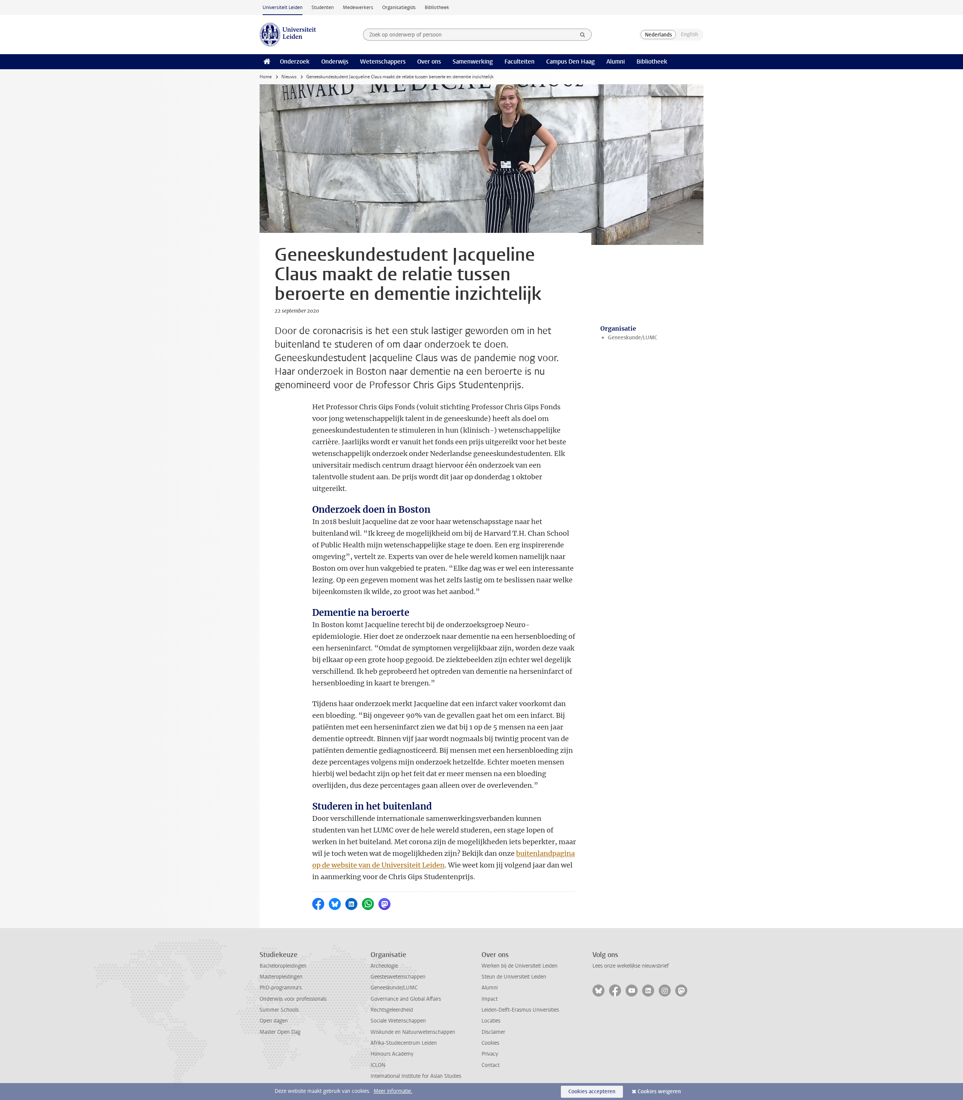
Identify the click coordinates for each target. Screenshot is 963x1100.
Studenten (322, 7)
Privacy (490, 1053)
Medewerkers (358, 7)
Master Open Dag (280, 1032)
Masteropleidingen (281, 976)
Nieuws (288, 77)
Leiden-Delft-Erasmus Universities (520, 1009)
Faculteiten (519, 61)
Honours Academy (392, 1053)
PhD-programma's (281, 987)
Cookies (490, 1043)
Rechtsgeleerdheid (392, 1009)
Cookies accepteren (591, 1091)
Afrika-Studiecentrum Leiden (404, 1043)
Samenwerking (473, 61)
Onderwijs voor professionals (293, 999)
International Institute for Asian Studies (416, 1076)
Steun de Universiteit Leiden (514, 976)
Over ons (429, 61)
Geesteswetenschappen (398, 976)
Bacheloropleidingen (283, 965)
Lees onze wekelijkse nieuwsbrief (630, 965)
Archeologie (384, 965)
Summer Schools (279, 1009)
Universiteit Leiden (282, 7)
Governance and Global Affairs (406, 999)
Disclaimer (493, 1032)
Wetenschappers (383, 61)
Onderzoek (295, 61)
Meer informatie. (393, 1091)
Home (266, 77)
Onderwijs (334, 61)
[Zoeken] (583, 35)
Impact (490, 999)
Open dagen (274, 1020)
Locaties (491, 1020)
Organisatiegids (399, 7)
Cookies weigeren (659, 1091)
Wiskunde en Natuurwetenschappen (413, 1032)
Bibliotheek (437, 7)
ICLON (378, 1065)
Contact (491, 1065)
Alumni (615, 61)
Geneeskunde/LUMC (632, 337)
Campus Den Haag (570, 61)
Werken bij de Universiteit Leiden (519, 965)
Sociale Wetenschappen (398, 1020)
